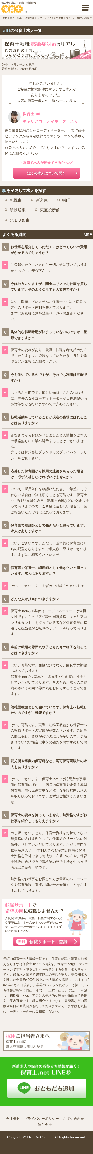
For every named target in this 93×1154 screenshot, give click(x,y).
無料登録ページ (47, 313)
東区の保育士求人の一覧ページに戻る (46, 101)
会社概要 (13, 1119)
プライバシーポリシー (41, 1119)
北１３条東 (20, 220)
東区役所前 (50, 210)
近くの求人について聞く (46, 173)
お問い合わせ (73, 1119)
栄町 (66, 200)
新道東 (42, 200)
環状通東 (18, 210)
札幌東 (16, 200)
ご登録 (40, 356)
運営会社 (45, 1125)
